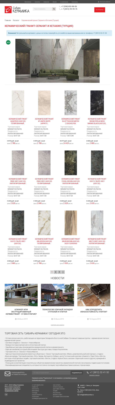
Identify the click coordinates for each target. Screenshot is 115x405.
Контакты (75, 2)
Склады (37, 2)
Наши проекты (37, 394)
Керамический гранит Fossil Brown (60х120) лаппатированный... (71, 181)
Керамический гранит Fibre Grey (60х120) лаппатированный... (18, 181)
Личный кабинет (104, 2)
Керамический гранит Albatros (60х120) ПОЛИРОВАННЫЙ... (18, 121)
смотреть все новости (57, 325)
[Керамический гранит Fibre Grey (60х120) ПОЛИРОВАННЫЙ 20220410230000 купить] (44, 162)
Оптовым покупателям (61, 396)
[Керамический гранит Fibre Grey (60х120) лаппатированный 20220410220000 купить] (17, 162)
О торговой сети (37, 385)
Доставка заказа (59, 389)
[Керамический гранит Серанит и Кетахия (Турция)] (57, 61)
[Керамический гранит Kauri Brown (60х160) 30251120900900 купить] (70, 222)
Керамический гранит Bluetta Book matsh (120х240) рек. (71, 121)
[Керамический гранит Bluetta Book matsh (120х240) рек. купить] (70, 102)
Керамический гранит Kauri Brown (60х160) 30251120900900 (71, 241)
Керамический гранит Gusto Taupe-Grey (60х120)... (97, 181)
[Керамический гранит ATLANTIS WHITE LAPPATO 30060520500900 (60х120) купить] (44, 102)
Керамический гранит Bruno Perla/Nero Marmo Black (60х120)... (97, 121)
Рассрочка (56, 393)
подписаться (77, 373)
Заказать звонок (94, 375)
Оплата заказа (58, 387)
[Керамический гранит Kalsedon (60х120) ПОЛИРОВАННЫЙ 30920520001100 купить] (44, 222)
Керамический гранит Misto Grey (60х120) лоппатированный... (97, 241)
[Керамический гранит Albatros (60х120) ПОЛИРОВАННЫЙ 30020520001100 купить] (17, 102)
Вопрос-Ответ (57, 394)
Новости (46, 2)
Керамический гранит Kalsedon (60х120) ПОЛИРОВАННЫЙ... (44, 241)
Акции (55, 2)
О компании (64, 2)
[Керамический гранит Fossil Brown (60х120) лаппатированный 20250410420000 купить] (70, 162)
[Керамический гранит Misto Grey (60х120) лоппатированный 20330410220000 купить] (97, 222)
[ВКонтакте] (6, 394)
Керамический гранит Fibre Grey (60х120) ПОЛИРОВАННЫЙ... (44, 181)
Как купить (57, 385)
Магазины (28, 2)
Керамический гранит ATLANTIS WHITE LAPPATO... (44, 121)
